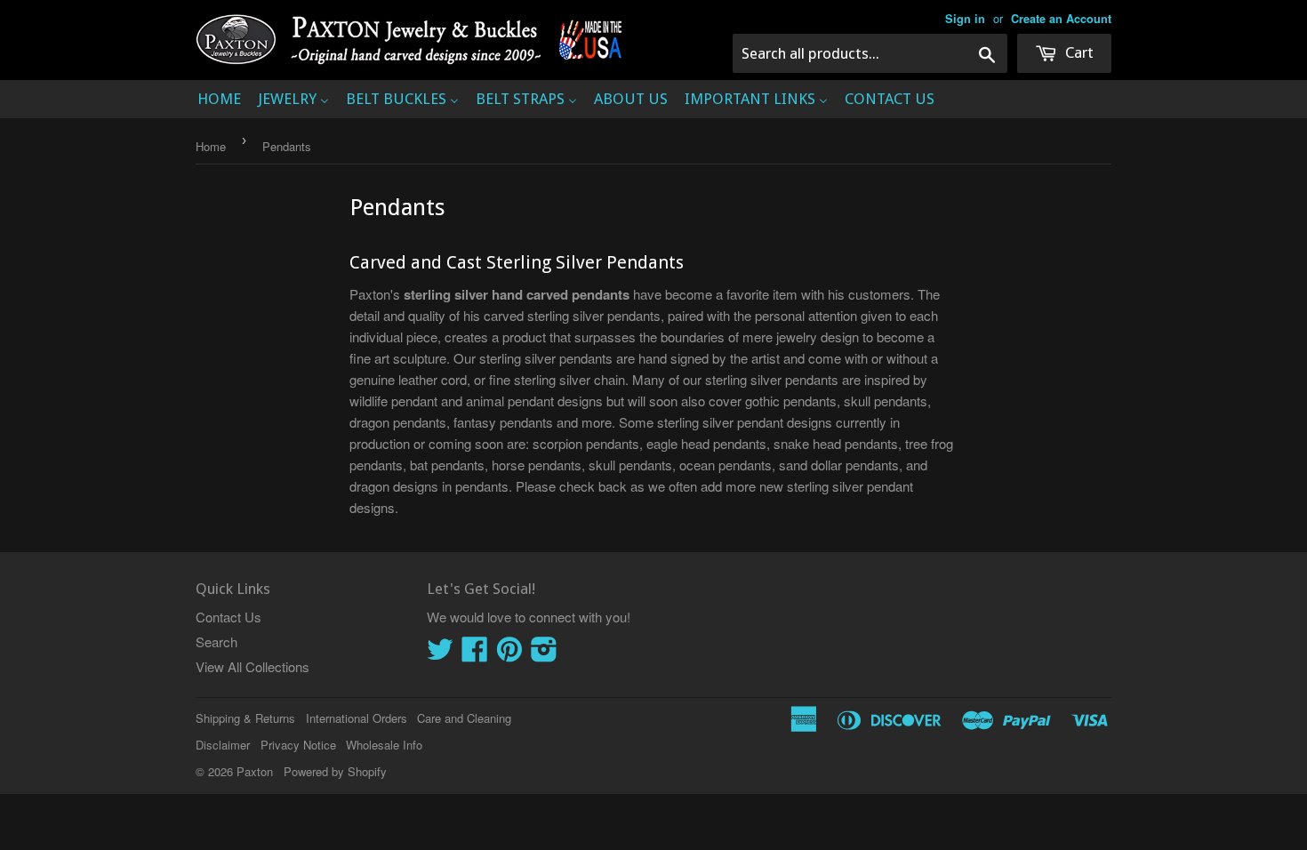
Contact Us (228, 616)
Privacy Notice (298, 744)
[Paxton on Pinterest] (509, 654)
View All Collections (252, 666)
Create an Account (1061, 19)
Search (216, 641)
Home (211, 146)
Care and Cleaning (464, 718)
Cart (1078, 52)
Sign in (965, 19)
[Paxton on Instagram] (544, 654)
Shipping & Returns (245, 718)
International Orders (356, 718)
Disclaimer (223, 744)
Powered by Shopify (335, 771)
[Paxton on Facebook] (474, 654)
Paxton (255, 771)
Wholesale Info (384, 744)
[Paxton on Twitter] (440, 654)
